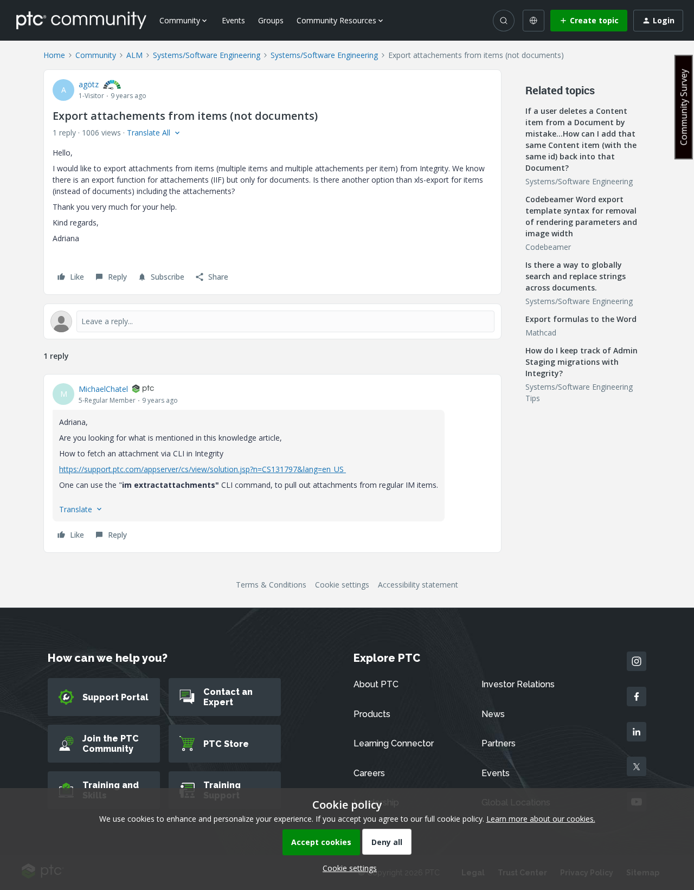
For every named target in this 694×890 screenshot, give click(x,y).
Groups (271, 20)
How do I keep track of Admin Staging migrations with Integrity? (581, 361)
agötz (89, 84)
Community (95, 55)
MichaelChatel (103, 389)
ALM (134, 55)
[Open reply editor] (272, 321)
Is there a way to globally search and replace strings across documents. (575, 276)
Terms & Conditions (271, 584)
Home (54, 55)
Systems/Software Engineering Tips (579, 392)
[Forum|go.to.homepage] (81, 20)
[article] (272, 463)
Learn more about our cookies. (540, 819)
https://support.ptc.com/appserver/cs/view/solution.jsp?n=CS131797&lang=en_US (202, 469)
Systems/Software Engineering (206, 55)
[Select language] (533, 20)
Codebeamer (548, 247)
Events (233, 20)
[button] (588, 20)
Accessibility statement (418, 584)
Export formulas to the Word (581, 319)
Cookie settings (342, 584)
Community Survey (684, 107)
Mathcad (540, 332)
